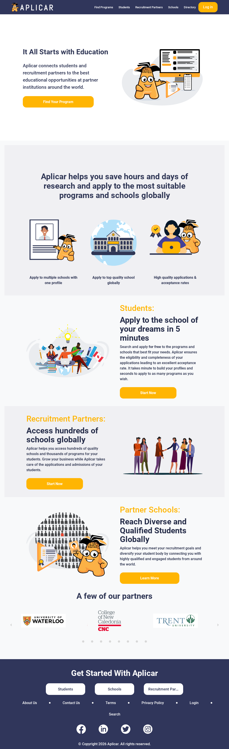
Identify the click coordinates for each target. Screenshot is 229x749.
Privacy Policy (153, 703)
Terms (111, 703)
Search (114, 714)
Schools (173, 7)
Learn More (149, 578)
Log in (208, 7)
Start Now (148, 393)
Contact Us (71, 703)
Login (194, 703)
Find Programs (103, 7)
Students (124, 7)
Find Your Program (58, 102)
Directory (190, 7)
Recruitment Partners (149, 7)
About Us (29, 703)
